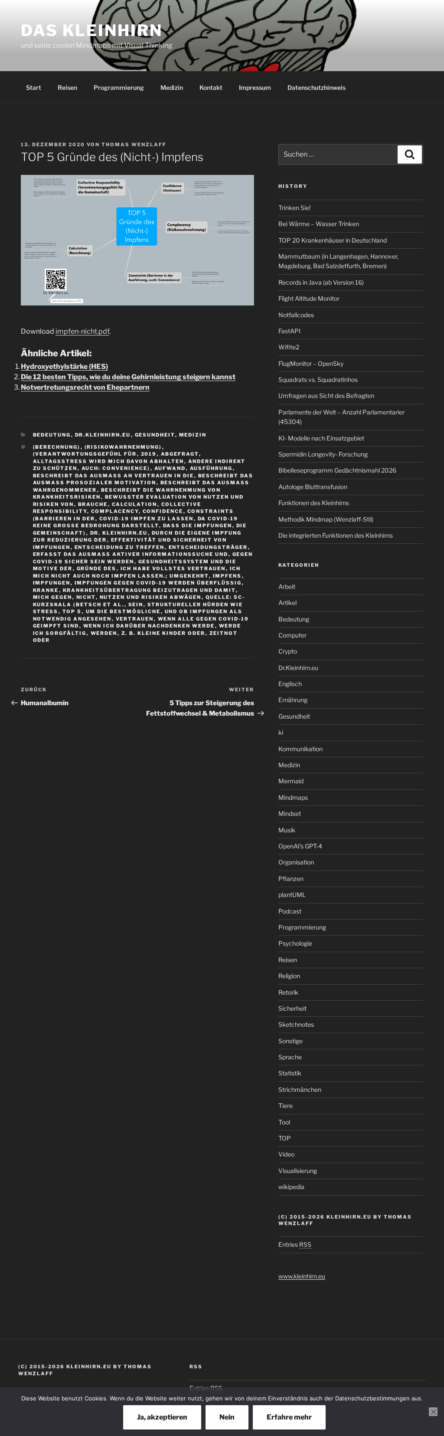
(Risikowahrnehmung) (123, 447)
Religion (289, 975)
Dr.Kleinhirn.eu (103, 435)
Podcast (289, 911)
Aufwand (170, 468)
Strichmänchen (299, 1089)
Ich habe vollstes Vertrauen (173, 568)
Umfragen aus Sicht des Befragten (326, 395)
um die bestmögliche (123, 611)
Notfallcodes (296, 315)
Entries (294, 1244)
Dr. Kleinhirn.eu (119, 533)
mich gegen (52, 597)
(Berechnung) (57, 447)
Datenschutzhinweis (316, 87)
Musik (286, 830)
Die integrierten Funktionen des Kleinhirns (335, 535)
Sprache (290, 1057)
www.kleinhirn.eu (301, 1276)
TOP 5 (72, 611)
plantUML (292, 894)
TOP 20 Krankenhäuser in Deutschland (332, 240)
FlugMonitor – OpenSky (310, 363)
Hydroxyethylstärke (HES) (64, 366)
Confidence (163, 511)
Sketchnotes (296, 1024)
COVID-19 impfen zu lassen (146, 519)
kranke (46, 590)
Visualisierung (297, 1170)
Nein (227, 1417)
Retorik (288, 992)
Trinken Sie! (294, 207)
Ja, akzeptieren (162, 1417)
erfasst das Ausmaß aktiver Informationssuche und (131, 554)
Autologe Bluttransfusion (312, 486)
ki (280, 732)
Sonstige (290, 1041)
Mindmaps (293, 797)
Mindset (289, 813)
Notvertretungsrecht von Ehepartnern (85, 387)
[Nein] (433, 1411)
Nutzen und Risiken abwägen (151, 597)
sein (136, 604)
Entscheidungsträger (208, 547)
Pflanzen (291, 878)
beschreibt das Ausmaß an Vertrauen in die (113, 476)
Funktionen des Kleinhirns (313, 502)
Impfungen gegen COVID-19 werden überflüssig (158, 583)
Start (33, 87)
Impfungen (52, 583)
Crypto (287, 651)
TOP (284, 1138)
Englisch (290, 683)
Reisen (67, 87)
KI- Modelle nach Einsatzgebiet (321, 438)
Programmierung (119, 87)
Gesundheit (155, 435)
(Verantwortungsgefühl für (85, 454)
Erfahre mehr (289, 1417)
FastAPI (289, 331)
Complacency (115, 511)
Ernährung (292, 699)
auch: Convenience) (116, 468)
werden (104, 633)
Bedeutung (52, 435)
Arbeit (286, 586)
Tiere (285, 1105)
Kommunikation (300, 749)
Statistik (289, 1073)
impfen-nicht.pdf (82, 331)
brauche (93, 504)
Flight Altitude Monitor (309, 298)
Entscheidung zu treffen (120, 547)
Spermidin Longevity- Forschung (323, 454)
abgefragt (180, 454)
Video (286, 1154)
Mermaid (291, 781)
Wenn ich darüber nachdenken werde (149, 626)
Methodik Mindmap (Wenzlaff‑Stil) (325, 519)
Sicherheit (292, 1008)
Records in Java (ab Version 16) (321, 282)
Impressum (255, 87)
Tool (284, 1122)
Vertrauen (135, 619)
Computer (292, 635)
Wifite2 (288, 347)
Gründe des (97, 568)
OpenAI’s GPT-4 (300, 846)
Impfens (227, 576)
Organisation (296, 862)
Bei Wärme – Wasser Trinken (318, 223)
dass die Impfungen (197, 525)
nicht (86, 597)
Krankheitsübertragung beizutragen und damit (149, 590)
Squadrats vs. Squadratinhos (318, 379)
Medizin (171, 87)
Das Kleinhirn (91, 30)
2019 (149, 454)
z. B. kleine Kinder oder (163, 633)
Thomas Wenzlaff (133, 144)
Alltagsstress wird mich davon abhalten (108, 461)
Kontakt (210, 87)
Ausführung (211, 468)
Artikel (287, 602)
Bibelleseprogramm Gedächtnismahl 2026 (337, 470)
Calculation (134, 504)
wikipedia (291, 1186)
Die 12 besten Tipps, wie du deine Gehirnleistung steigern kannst (128, 377)
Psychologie (295, 943)
